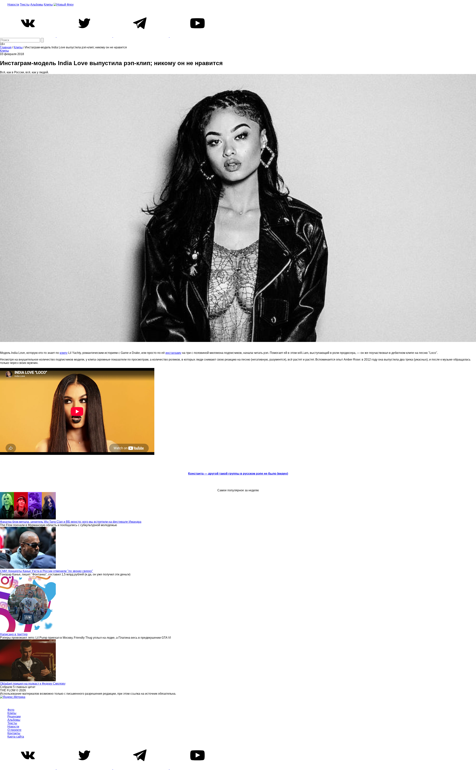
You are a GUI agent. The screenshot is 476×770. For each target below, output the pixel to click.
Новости (13, 4)
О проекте (14, 729)
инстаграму (173, 352)
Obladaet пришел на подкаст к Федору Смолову (32, 683)
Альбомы (36, 4)
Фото (10, 709)
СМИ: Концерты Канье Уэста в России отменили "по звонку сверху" (46, 571)
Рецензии (14, 716)
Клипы (48, 4)
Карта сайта (15, 736)
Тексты (25, 4)
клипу (63, 352)
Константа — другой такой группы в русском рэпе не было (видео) (238, 473)
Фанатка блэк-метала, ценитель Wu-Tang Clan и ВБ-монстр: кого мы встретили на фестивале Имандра (70, 521)
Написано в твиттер (14, 634)
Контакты (13, 733)
